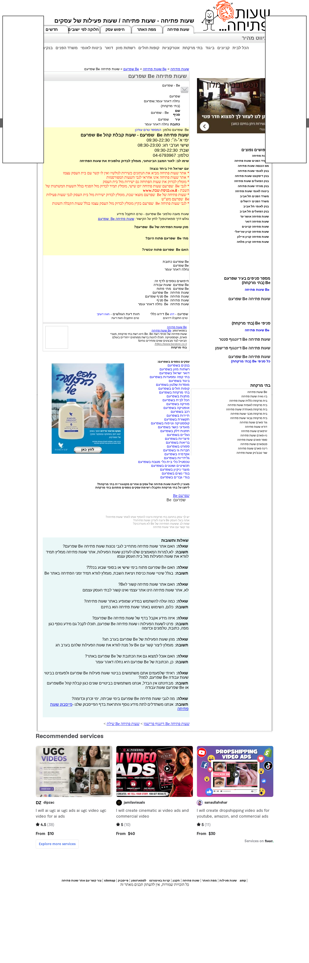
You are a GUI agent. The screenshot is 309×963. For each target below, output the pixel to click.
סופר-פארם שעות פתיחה (252, 439)
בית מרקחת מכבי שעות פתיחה (249, 413)
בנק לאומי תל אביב (256, 206)
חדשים (52, 29)
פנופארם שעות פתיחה (253, 444)
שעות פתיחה (178, 29)
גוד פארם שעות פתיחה (253, 422)
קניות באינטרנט (159, 880)
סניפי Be (259, 361)
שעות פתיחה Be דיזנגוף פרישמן (167, 724)
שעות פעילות (228, 880)
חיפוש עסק (115, 29)
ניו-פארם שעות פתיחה (253, 435)
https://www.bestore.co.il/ (171, 344)
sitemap (109, 880)
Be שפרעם (131, 69)
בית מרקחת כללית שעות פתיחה (248, 400)
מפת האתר (146, 29)
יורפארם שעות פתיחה (254, 431)
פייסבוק (123, 880)
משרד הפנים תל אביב (254, 196)
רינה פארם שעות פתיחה (252, 448)
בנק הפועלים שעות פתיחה (251, 181)
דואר (109, 48)
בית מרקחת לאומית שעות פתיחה (247, 405)
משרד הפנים (67, 48)
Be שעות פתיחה (155, 69)
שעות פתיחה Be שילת (123, 724)
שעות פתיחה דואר (257, 221)
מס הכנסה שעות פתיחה (253, 166)
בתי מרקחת (193, 48)
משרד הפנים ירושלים (254, 201)
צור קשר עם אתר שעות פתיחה (171, 527)
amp (243, 880)
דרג (172, 314)
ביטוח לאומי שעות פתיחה (252, 191)
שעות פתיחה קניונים (255, 226)
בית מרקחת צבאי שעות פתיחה (248, 418)
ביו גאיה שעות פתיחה (254, 396)
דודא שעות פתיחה (256, 426)
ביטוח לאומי (91, 48)
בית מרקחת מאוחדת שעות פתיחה (246, 409)
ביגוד (209, 48)
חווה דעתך (103, 314)
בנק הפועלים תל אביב (254, 211)
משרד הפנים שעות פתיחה (251, 161)
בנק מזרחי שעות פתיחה (253, 186)
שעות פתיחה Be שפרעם (116, 219)
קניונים (223, 48)
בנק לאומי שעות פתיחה (253, 171)
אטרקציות (171, 48)
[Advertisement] (23, 89)
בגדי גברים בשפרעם (175, 477)
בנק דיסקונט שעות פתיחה (252, 176)
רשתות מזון (125, 48)
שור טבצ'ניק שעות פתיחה (252, 452)
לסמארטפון (138, 880)
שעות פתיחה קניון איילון (253, 236)
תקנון (176, 880)
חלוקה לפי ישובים (83, 29)
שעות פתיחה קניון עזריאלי (252, 231)
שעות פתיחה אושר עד (254, 216)
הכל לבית (240, 48)
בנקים (47, 48)
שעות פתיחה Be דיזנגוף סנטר (244, 339)
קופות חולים (148, 48)
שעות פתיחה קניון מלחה (253, 242)
